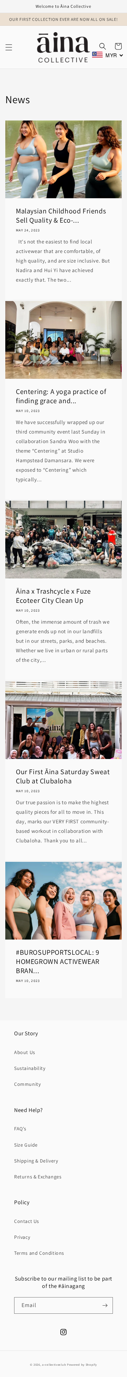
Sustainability (29, 1068)
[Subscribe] (105, 1305)
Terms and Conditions (39, 1253)
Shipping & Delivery (36, 1161)
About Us (24, 1052)
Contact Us (26, 1221)
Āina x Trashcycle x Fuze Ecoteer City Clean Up (53, 596)
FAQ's (20, 1128)
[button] (9, 47)
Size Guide (26, 1145)
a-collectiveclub (54, 1364)
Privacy (22, 1237)
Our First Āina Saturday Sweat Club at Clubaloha (63, 776)
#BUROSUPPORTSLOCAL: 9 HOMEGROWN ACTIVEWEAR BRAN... (57, 961)
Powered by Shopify (82, 1364)
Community (27, 1084)
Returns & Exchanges (37, 1176)
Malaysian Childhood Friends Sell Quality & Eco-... (61, 215)
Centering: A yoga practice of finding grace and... (61, 396)
